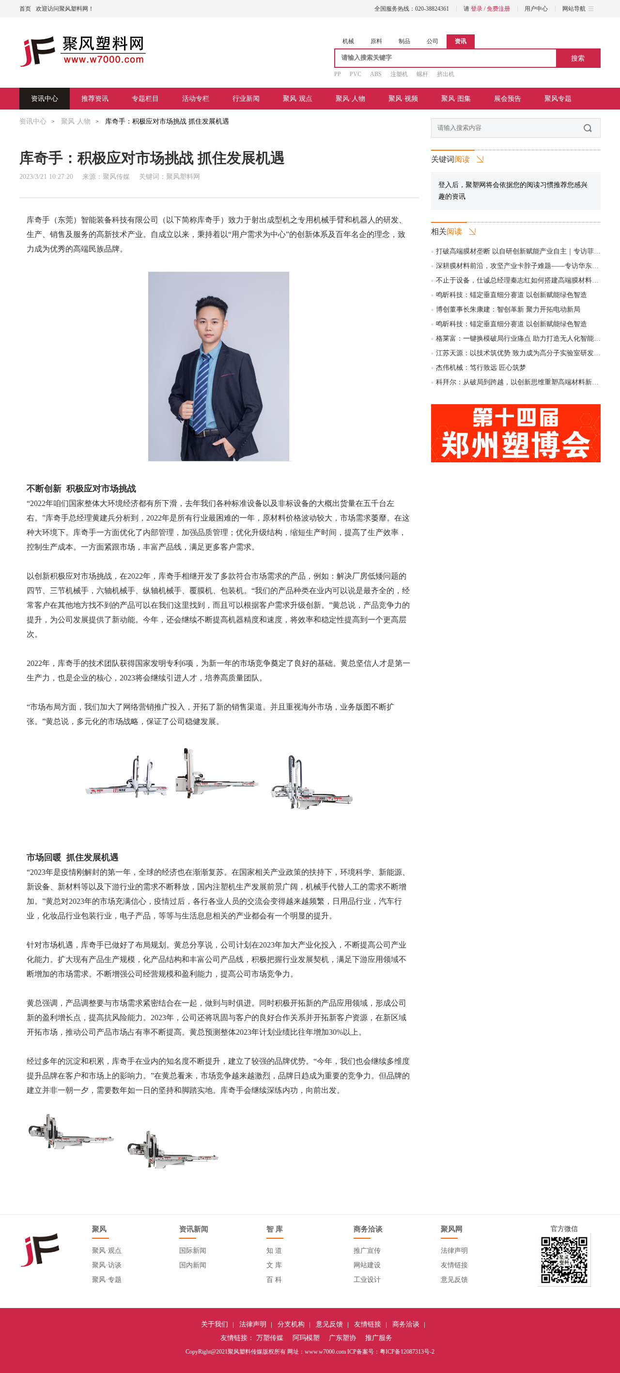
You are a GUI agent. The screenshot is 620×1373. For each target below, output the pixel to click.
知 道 (274, 1250)
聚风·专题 (107, 1279)
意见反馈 (454, 1279)
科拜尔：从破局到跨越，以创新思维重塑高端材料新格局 (520, 382)
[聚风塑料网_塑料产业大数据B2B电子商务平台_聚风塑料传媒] (82, 52)
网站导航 (574, 8)
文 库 (274, 1265)
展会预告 (507, 98)
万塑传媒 (269, 1337)
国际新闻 (192, 1250)
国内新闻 (192, 1265)
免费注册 (498, 8)
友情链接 (454, 1265)
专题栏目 (145, 98)
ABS (376, 74)
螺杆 (422, 74)
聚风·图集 (456, 98)
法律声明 (454, 1250)
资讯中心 (44, 98)
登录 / (479, 8)
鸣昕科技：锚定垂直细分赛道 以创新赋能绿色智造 (511, 295)
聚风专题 (558, 98)
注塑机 (399, 74)
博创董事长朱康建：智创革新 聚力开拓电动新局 (508, 309)
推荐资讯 (94, 98)
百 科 (274, 1279)
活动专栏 (195, 98)
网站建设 (367, 1265)
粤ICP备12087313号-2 (407, 1351)
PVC (355, 74)
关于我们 (214, 1324)
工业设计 (367, 1279)
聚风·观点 (297, 98)
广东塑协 (342, 1337)
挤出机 (445, 74)
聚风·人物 (350, 98)
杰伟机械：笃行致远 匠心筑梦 (481, 367)
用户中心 (536, 8)
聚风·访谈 (107, 1265)
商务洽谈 (405, 1324)
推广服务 (378, 1337)
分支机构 (291, 1324)
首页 (25, 8)
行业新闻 (246, 98)
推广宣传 (367, 1250)
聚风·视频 (403, 98)
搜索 (578, 58)
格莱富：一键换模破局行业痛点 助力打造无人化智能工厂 (521, 338)
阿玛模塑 (306, 1337)
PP (337, 74)
